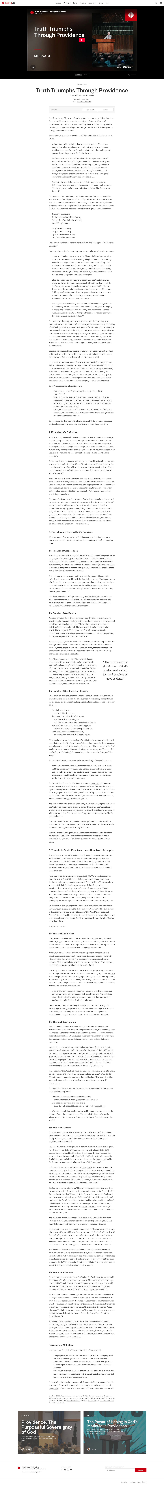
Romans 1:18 (55, 959)
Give (107, 3)
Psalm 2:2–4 (97, 1065)
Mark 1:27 (101, 1159)
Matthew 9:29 (80, 1153)
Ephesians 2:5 (90, 1304)
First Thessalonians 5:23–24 (61, 659)
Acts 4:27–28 (82, 514)
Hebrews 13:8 (94, 1162)
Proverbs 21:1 (55, 1083)
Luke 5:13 (104, 1150)
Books (75, 3)
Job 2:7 (84, 1180)
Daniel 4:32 (61, 1074)
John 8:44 (98, 1221)
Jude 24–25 (75, 1337)
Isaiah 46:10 (54, 1388)
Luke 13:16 (86, 1167)
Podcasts (83, 3)
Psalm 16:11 (95, 783)
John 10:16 (101, 596)
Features (91, 3)
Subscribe (140, 1470)
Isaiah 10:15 (99, 1106)
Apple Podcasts (90, 110)
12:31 (105, 1221)
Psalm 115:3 (97, 453)
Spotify (106, 110)
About (101, 3)
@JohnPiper (61, 1396)
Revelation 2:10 (84, 1218)
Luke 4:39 (69, 1150)
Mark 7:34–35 (81, 1156)
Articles (58, 3)
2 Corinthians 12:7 (87, 1206)
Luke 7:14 (58, 1159)
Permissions (132, 1482)
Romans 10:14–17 (63, 1036)
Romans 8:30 (71, 624)
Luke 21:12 (81, 1056)
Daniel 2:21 (106, 1074)
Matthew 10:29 (74, 511)
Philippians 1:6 (72, 671)
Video (78, 74)
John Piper (52, 1396)
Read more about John (56, 1403)
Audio (85, 74)
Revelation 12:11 (55, 1256)
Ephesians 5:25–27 (57, 641)
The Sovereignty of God (84, 101)
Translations (124, 1482)
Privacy (139, 1482)
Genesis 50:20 (96, 909)
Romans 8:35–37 (83, 876)
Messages (67, 3)
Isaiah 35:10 (86, 746)
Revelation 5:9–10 (89, 579)
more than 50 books (73, 1400)
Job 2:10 (74, 1194)
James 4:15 (53, 1229)
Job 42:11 (72, 1197)
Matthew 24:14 (105, 565)
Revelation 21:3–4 (103, 760)
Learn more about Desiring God (31, 1472)
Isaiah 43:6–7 (81, 799)
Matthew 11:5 (93, 1156)
